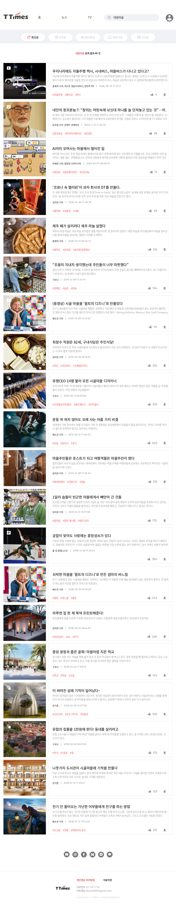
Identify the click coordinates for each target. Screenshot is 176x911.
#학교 (55, 675)
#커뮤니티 (72, 481)
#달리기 (64, 443)
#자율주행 (57, 94)
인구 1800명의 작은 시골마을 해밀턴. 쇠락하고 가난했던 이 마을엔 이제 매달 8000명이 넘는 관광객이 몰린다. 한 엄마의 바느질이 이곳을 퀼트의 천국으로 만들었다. (110, 581)
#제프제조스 (80, 404)
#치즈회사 (65, 365)
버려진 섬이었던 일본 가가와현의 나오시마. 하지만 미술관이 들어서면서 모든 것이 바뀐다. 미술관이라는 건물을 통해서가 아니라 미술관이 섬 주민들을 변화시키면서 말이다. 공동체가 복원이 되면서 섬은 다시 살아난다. (109, 697)
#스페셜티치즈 (80, 365)
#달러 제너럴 (69, 520)
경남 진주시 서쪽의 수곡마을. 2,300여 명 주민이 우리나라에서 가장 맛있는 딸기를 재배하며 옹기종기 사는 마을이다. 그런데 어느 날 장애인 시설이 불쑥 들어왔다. (109, 271)
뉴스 (64, 17)
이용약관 (107, 880)
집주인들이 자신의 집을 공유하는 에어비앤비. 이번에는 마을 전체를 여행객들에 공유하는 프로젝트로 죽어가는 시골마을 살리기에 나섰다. (110, 465)
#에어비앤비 (58, 481)
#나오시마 (57, 714)
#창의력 (88, 133)
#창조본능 (57, 133)
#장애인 (56, 288)
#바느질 (64, 598)
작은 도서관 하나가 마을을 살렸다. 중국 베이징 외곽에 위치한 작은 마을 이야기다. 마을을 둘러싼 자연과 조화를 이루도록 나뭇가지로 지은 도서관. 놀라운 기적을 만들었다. (109, 775)
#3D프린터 (57, 636)
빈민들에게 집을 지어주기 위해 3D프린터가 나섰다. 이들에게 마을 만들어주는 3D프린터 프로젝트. (102, 618)
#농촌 (65, 288)
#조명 (65, 830)
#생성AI (56, 172)
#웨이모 (69, 94)
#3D (68, 636)
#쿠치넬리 (93, 404)
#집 (71, 752)
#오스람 (56, 830)
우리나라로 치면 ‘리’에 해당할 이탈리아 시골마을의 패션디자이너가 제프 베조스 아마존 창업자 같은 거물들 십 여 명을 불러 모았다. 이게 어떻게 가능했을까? (110, 387)
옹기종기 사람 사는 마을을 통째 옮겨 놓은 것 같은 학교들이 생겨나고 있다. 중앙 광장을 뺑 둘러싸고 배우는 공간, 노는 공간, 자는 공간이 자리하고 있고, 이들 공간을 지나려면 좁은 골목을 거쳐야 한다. (110, 658)
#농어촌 (67, 249)
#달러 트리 (83, 520)
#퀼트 (73, 598)
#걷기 (73, 443)
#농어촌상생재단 (81, 249)
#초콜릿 (67, 211)
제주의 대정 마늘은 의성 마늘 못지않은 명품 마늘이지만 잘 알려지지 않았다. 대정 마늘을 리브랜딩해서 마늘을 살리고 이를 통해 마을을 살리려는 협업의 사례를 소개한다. (109, 233)
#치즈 (55, 365)
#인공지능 (85, 172)
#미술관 (84, 714)
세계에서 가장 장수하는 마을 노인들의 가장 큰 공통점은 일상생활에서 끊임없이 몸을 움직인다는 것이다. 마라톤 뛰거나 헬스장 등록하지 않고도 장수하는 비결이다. (109, 426)
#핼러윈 (56, 211)
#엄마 (55, 598)
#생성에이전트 (70, 172)
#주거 (75, 636)
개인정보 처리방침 (85, 880)
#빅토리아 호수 (78, 830)
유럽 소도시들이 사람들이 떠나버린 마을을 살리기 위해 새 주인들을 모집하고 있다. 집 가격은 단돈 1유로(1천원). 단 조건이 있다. (109, 736)
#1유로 (64, 752)
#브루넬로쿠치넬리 (61, 404)
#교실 (71, 675)
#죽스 (78, 94)
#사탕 (76, 211)
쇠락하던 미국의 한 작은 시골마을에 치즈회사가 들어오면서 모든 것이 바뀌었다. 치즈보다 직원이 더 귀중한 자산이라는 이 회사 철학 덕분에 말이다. (109, 349)
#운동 (55, 443)
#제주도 (56, 249)
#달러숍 (56, 520)
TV (89, 17)
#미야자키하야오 (73, 133)
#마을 (73, 288)
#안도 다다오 (71, 714)
